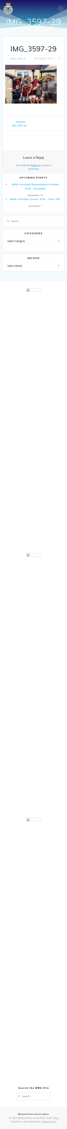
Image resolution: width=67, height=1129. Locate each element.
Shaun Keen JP (18, 58)
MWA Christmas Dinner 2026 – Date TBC (35, 199)
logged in (35, 165)
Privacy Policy (49, 1121)
